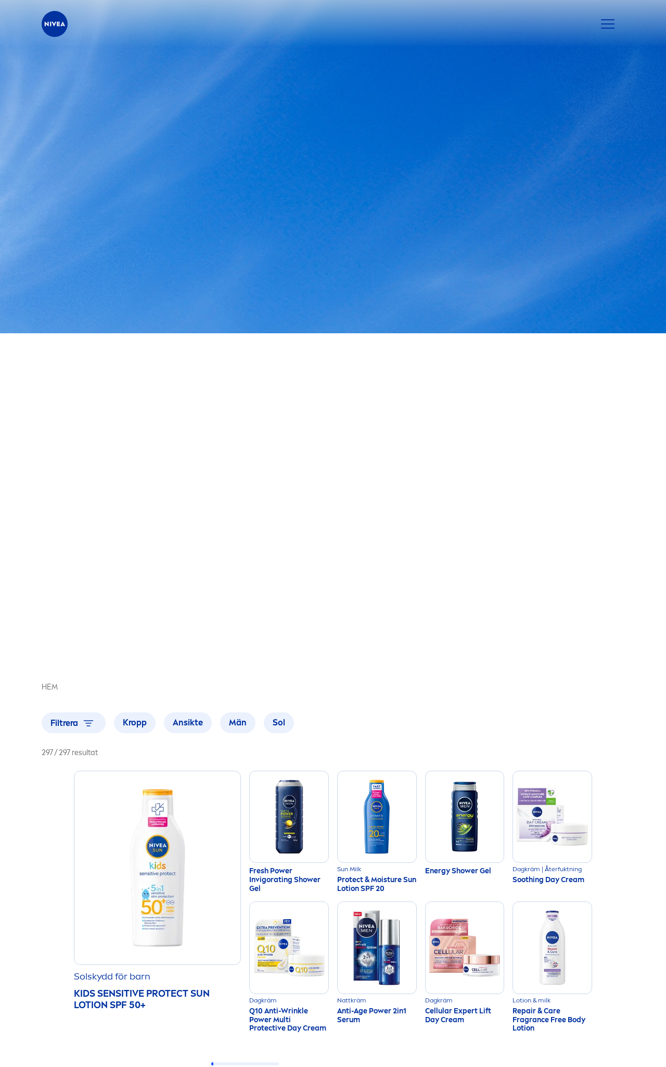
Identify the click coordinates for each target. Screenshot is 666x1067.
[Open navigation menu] (607, 24)
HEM (50, 687)
